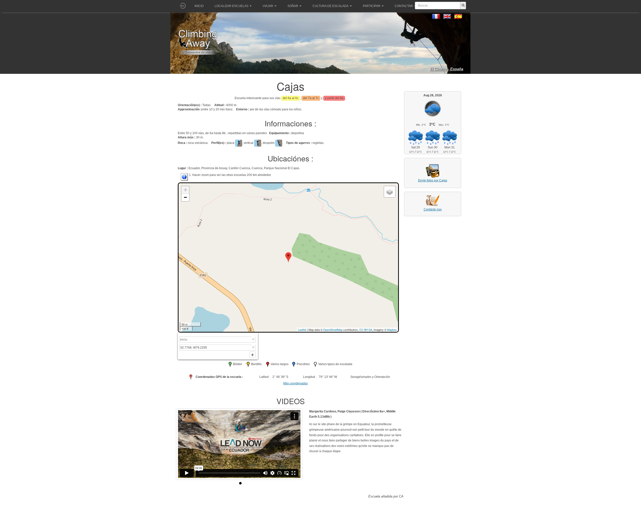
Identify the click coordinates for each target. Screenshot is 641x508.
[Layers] (389, 191)
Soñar (292, 6)
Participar (371, 6)
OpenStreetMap (333, 330)
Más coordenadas (295, 383)
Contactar (404, 6)
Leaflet (302, 330)
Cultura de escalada (330, 6)
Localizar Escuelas (231, 6)
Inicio (199, 6)
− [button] (185, 197)
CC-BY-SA (365, 330)
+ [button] (185, 190)
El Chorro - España (446, 69)
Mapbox (392, 330)
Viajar (268, 6)
